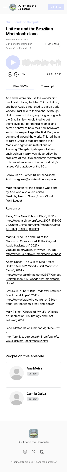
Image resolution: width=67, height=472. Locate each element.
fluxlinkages (13, 200)
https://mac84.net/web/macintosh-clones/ (33, 254)
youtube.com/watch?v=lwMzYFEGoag (31, 249)
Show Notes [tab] (19, 86)
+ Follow (56, 7)
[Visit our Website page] (42, 451)
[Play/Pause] (13, 62)
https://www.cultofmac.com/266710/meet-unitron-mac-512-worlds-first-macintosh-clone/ (33, 279)
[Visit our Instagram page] (25, 451)
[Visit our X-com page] (33, 451)
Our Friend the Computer (27, 7)
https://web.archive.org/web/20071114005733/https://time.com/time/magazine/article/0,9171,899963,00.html (33, 225)
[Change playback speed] (24, 74)
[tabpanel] (33, 221)
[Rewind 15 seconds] (10, 74)
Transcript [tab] (47, 86)
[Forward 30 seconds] (16, 74)
